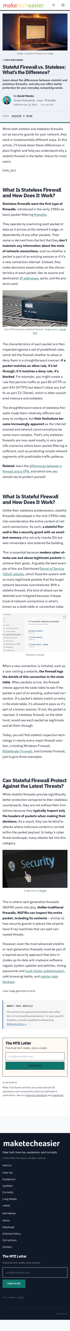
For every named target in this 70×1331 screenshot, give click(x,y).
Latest (6, 1205)
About (6, 1220)
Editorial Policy (12, 1233)
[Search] (53, 5)
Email (29, 115)
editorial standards (36, 1095)
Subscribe (35, 1065)
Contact (7, 1247)
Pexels (42, 890)
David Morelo (25, 96)
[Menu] (62, 5)
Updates (8, 1185)
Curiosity (8, 1192)
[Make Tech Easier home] (24, 5)
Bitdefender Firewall (17, 751)
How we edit (47, 104)
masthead (57, 1095)
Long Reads (10, 1199)
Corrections (10, 1240)
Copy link (16, 115)
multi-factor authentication (44, 971)
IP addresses (29, 278)
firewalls (40, 214)
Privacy (62, 1313)
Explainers (9, 1179)
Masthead (8, 1227)
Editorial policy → (17, 1024)
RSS (22, 1297)
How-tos (8, 1172)
